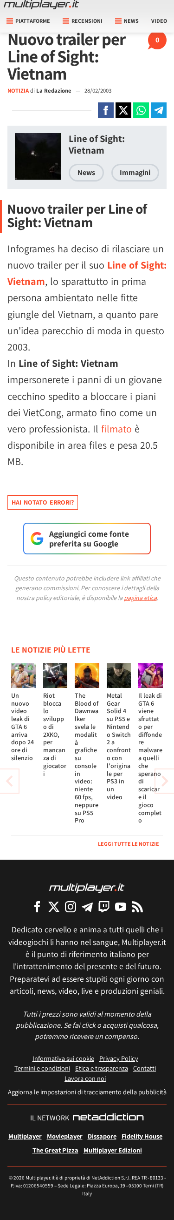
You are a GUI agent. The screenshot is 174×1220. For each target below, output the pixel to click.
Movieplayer (65, 1136)
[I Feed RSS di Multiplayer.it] (137, 906)
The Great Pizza (55, 1150)
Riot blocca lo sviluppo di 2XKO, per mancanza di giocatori (54, 734)
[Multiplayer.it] (41, 4)
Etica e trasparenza (101, 1068)
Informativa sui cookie (63, 1058)
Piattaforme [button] (32, 20)
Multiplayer (25, 1136)
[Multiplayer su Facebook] (37, 906)
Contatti (144, 1068)
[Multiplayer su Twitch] (104, 906)
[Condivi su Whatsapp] (141, 110)
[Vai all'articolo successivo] (9, 781)
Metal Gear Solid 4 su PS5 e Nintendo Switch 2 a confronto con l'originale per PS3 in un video (119, 746)
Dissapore (102, 1136)
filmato (116, 428)
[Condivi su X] (123, 110)
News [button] (131, 20)
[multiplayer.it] (86, 887)
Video (159, 20)
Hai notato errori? (43, 502)
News (86, 172)
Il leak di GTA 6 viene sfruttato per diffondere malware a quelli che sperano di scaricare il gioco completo (150, 758)
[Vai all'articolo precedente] (164, 781)
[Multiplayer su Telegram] (87, 906)
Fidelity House (142, 1136)
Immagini (135, 172)
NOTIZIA (18, 90)
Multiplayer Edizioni (113, 1150)
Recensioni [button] (87, 20)
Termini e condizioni (42, 1068)
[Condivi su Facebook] (106, 110)
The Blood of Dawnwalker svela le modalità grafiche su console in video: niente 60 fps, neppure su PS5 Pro (86, 758)
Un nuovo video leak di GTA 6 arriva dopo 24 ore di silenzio (22, 726)
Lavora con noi (85, 1078)
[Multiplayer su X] (53, 906)
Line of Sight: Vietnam (97, 144)
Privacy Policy (118, 1058)
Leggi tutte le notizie (128, 843)
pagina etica (140, 597)
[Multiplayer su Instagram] (70, 906)
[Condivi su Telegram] (159, 110)
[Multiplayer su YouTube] (120, 906)
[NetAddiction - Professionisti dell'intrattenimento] (108, 1118)
